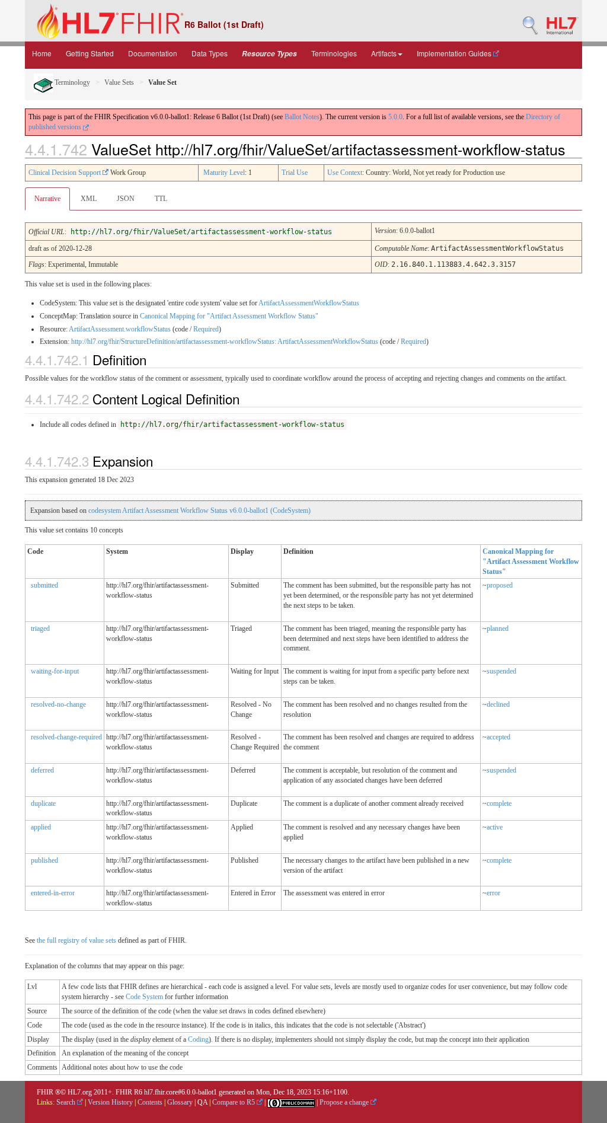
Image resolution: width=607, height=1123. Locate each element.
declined (498, 704)
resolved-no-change (58, 704)
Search (66, 1102)
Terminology (71, 82)
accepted (498, 737)
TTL (161, 198)
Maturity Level (224, 172)
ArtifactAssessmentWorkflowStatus (308, 303)
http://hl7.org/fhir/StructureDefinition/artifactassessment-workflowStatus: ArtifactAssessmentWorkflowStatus (224, 341)
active (495, 827)
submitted (44, 585)
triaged (40, 628)
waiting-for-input (55, 671)
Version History (110, 1102)
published (44, 860)
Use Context (344, 172)
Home (42, 53)
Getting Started (90, 53)
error (493, 893)
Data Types (209, 53)
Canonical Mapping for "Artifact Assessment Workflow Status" (229, 316)
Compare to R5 (234, 1102)
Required (206, 329)
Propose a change (345, 1102)
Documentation (152, 53)
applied (41, 827)
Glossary (180, 1102)
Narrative (47, 198)
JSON (126, 198)
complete (499, 803)
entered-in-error (53, 893)
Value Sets (119, 82)
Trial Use (295, 172)
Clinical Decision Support (65, 172)
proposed (500, 585)
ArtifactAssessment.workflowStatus (120, 329)
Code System (144, 997)
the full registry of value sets (76, 940)
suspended (501, 671)
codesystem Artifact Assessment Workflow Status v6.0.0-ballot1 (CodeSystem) (199, 510)
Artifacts (384, 53)
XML (89, 198)
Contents (150, 1102)
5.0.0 (395, 117)
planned (498, 628)
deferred (42, 770)
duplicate (43, 803)
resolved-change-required (66, 737)
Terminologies (334, 53)
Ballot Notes (302, 117)
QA (202, 1102)
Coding (198, 1039)
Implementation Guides (455, 53)
